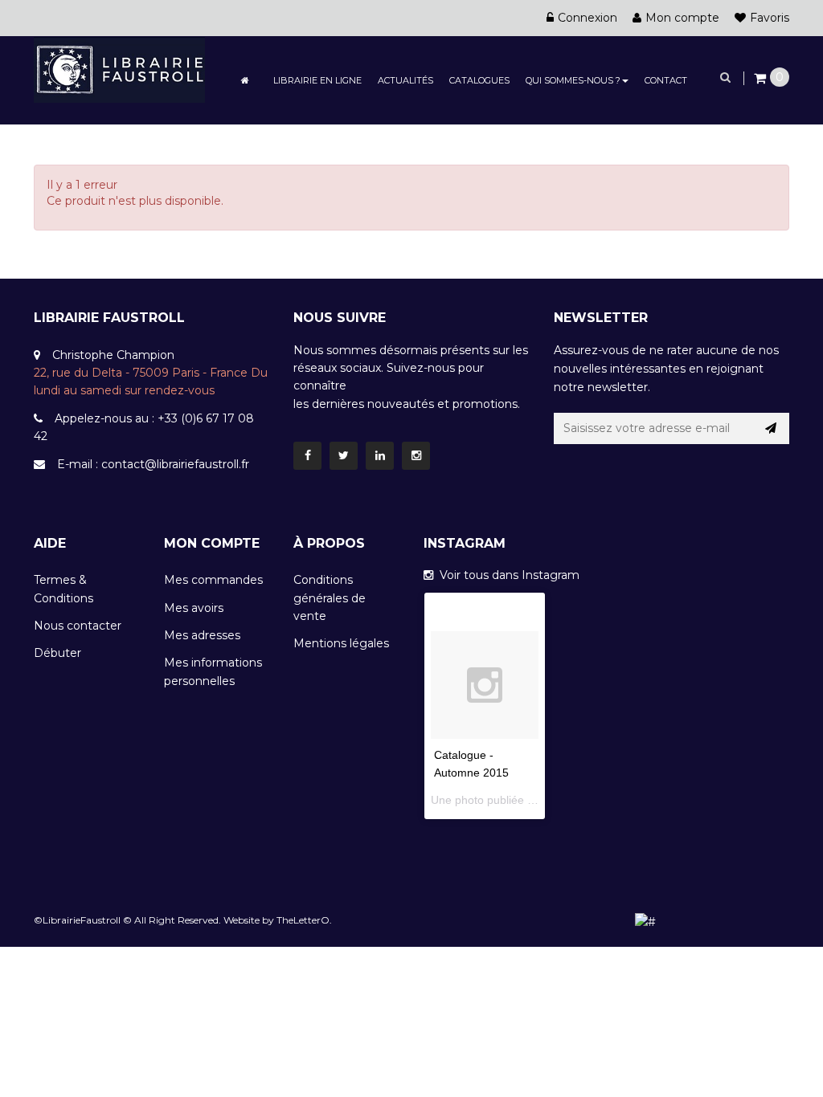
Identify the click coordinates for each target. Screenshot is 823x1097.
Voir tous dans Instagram (506, 575)
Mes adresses (202, 635)
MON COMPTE (212, 543)
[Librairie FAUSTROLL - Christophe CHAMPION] (119, 68)
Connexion (587, 17)
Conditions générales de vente (329, 598)
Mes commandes (213, 580)
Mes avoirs (193, 608)
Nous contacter (77, 625)
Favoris (769, 17)
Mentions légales (341, 643)
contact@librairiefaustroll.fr (175, 464)
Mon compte (682, 17)
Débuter (57, 653)
